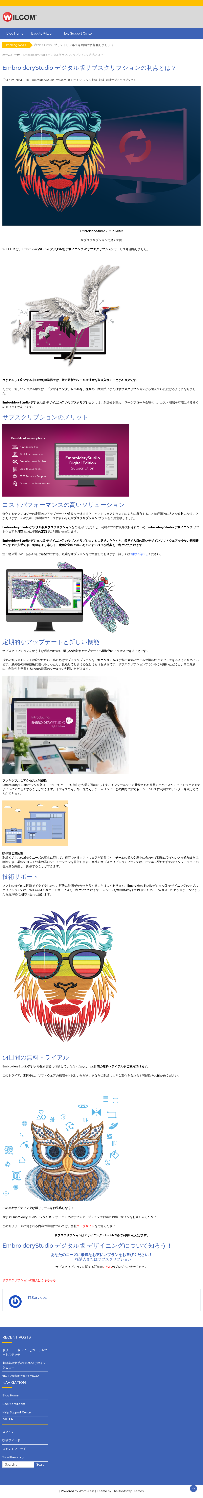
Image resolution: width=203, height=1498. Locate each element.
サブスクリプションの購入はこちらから (29, 1280)
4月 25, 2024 (14, 79)
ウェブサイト (86, 1226)
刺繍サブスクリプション (121, 79)
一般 (26, 79)
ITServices (37, 1297)
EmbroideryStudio (43, 79)
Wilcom (61, 79)
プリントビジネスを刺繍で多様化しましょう (84, 45)
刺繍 (101, 79)
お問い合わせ (139, 554)
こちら (107, 1267)
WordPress (87, 1491)
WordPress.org (13, 1457)
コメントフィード (14, 1449)
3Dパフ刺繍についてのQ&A (20, 1376)
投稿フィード (11, 1440)
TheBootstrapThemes (128, 1491)
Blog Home (14, 33)
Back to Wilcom (43, 33)
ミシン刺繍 (90, 79)
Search (41, 1464)
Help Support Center (77, 33)
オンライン (75, 79)
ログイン (8, 1432)
